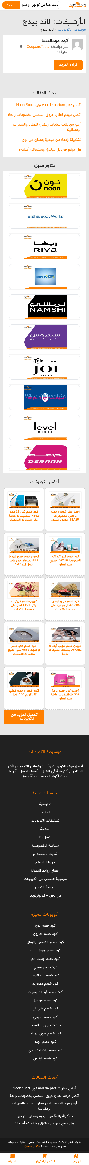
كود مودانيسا (54, 40)
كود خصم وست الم (45, 958)
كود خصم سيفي (45, 1017)
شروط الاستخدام (45, 854)
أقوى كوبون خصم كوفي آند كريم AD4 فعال (24, 693)
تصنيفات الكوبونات (45, 820)
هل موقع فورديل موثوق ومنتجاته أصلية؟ (50, 149)
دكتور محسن (32, 1146)
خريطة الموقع (45, 862)
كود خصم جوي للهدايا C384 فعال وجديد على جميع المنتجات (65, 605)
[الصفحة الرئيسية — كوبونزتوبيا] (77, 5)
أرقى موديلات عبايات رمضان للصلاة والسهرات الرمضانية (44, 1106)
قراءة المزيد (68, 64)
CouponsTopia (38, 47)
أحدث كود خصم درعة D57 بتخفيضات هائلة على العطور (65, 695)
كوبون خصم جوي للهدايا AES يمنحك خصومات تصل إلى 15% (24, 560)
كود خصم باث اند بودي (45, 1050)
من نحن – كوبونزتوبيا (45, 895)
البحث (11, 5)
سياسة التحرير (45, 887)
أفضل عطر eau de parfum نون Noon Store (48, 105)
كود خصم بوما (45, 1041)
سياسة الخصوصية (45, 845)
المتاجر (45, 812)
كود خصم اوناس (45, 1058)
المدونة (45, 829)
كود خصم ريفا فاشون (45, 1025)
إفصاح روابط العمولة (45, 870)
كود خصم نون (45, 925)
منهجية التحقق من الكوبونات (45, 879)
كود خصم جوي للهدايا (45, 1033)
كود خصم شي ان (45, 1008)
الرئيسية (45, 804)
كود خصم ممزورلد (45, 983)
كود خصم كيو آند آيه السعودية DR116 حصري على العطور (65, 560)
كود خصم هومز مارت (45, 950)
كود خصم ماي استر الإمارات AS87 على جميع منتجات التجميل (24, 650)
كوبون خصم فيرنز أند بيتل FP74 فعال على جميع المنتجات (24, 605)
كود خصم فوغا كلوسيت (45, 992)
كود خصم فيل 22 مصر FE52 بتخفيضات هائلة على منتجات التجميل (24, 516)
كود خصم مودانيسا (45, 975)
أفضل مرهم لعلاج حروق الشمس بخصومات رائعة (44, 114)
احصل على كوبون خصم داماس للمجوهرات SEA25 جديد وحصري (65, 516)
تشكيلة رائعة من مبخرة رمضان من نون (51, 139)
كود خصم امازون (45, 934)
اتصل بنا (45, 837)
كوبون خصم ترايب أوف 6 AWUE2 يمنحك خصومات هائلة (65, 650)
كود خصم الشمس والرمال (45, 942)
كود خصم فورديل (45, 1000)
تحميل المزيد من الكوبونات (24, 716)
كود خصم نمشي (45, 967)
